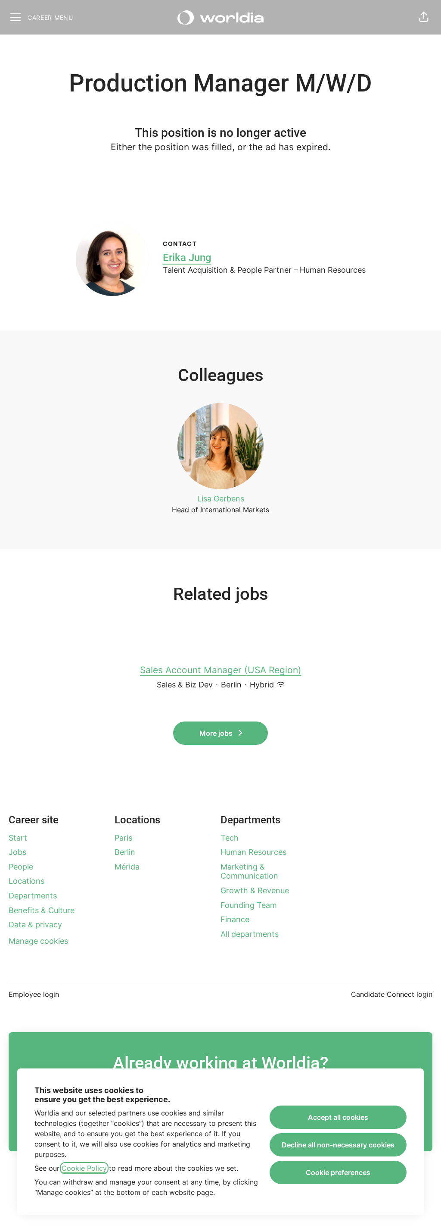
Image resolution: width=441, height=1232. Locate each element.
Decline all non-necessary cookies (338, 1145)
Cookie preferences (338, 1172)
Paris (123, 837)
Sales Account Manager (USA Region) (220, 670)
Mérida (127, 866)
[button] (424, 17)
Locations (26, 880)
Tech (229, 837)
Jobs (17, 852)
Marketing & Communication (249, 871)
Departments (33, 895)
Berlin (125, 852)
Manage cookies (38, 940)
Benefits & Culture (42, 910)
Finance (234, 919)
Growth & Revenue (254, 890)
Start (18, 837)
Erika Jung (187, 258)
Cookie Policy (84, 1168)
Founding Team (248, 905)
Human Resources (253, 852)
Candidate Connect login (391, 994)
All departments (249, 934)
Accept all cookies (338, 1117)
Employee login (34, 994)
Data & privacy (35, 924)
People (21, 866)
